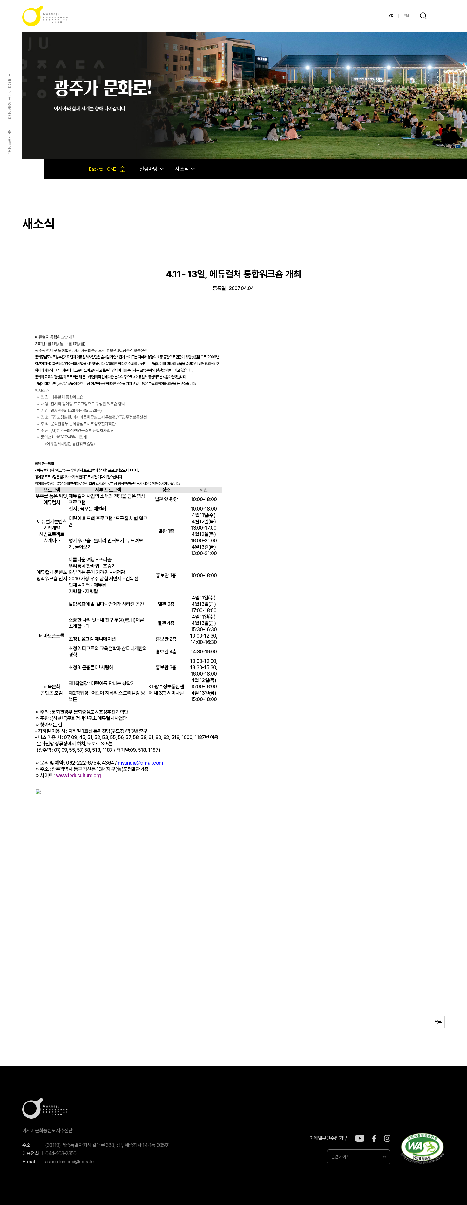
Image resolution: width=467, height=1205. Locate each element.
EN (406, 15)
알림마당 (148, 169)
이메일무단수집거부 (328, 1138)
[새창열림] (359, 1138)
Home (107, 169)
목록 (437, 1021)
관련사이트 (340, 1156)
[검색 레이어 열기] (423, 15)
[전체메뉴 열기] (441, 16)
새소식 (182, 169)
